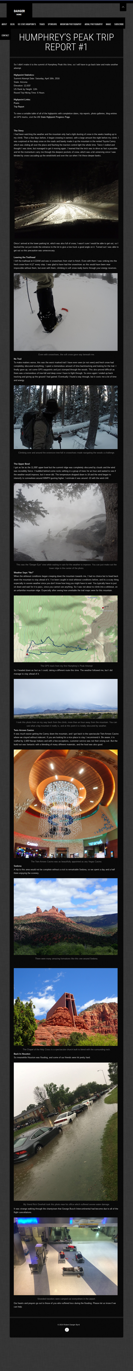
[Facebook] (67, 1330)
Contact (5, 35)
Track (42, 24)
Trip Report (19, 106)
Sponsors (52, 24)
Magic (108, 24)
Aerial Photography (94, 24)
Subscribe (119, 24)
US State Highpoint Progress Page (53, 117)
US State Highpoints (27, 24)
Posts (16, 103)
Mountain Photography (70, 24)
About (4, 24)
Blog (12, 24)
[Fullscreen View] (123, 5)
